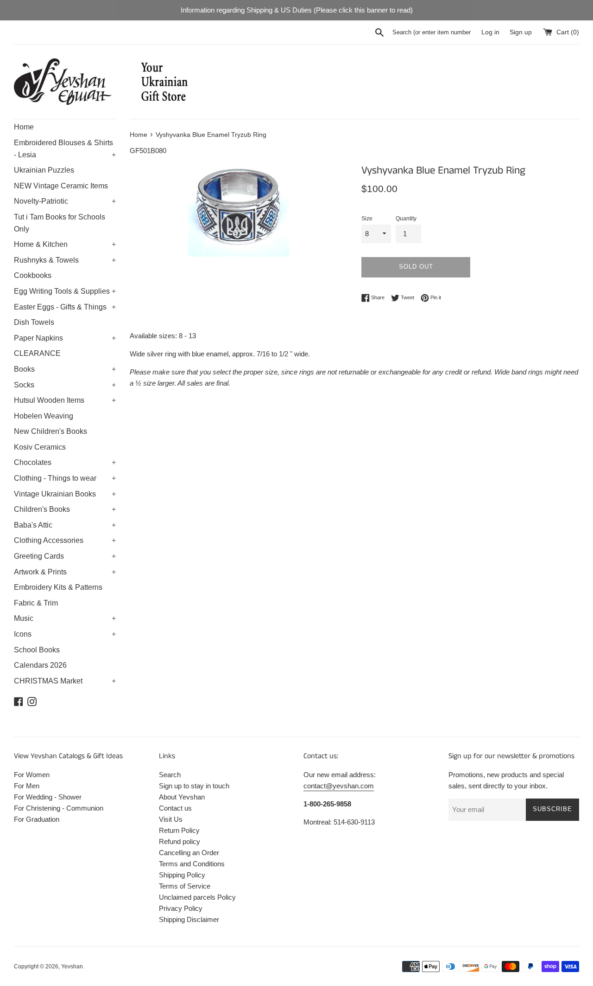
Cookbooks (32, 275)
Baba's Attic (65, 525)
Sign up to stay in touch (194, 786)
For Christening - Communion (58, 808)
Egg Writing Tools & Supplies (65, 291)
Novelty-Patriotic (65, 201)
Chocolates (65, 462)
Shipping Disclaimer (189, 919)
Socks (65, 385)
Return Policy (179, 830)
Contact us (175, 808)
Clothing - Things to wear (65, 478)
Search (170, 775)
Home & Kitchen (65, 244)
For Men (26, 786)
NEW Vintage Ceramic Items (61, 186)
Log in (490, 32)
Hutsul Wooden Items (65, 400)
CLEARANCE (37, 353)
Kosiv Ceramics (40, 447)
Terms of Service (184, 886)
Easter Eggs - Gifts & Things (65, 307)
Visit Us (171, 819)
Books (65, 369)
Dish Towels (34, 322)
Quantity (406, 218)
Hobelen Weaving (43, 416)
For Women (32, 775)
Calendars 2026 (40, 665)
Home (24, 127)
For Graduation (36, 819)
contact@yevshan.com (338, 786)
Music (65, 618)
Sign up (521, 32)
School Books (37, 650)
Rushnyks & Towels (65, 260)
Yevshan (72, 966)
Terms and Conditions (192, 864)
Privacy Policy (180, 908)
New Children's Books (50, 431)
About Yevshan (182, 797)
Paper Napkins (65, 338)
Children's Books (65, 509)
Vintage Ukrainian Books (65, 494)
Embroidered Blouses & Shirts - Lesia (65, 149)
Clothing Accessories (65, 540)
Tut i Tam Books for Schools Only (59, 223)
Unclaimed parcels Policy (197, 897)
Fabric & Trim (36, 603)
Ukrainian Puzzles (44, 170)
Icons (65, 634)
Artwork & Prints (65, 572)
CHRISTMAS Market (65, 681)
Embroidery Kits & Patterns (58, 587)
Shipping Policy (182, 875)
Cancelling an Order (189, 853)
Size (366, 218)
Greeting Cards (65, 556)
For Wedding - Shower (48, 797)
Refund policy (179, 841)
